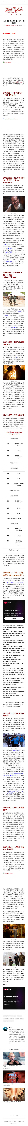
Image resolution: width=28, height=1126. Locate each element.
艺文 (18, 25)
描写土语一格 (13, 25)
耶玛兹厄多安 (12, 1020)
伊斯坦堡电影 (6, 1018)
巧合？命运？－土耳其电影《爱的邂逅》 (12, 1101)
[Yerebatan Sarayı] (14, 879)
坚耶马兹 (21, 1018)
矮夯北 (10, 1027)
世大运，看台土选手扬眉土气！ (10, 1084)
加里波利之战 (12, 1018)
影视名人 (8, 25)
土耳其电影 (17, 1018)
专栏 (5, 25)
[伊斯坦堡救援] (14, 69)
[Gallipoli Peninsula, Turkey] (14, 125)
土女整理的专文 (18, 82)
